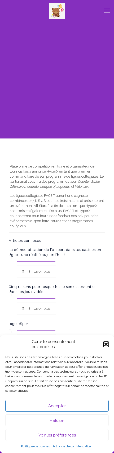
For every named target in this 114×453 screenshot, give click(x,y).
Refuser (57, 420)
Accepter (57, 405)
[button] (106, 344)
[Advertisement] (57, 81)
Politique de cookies (35, 446)
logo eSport (19, 324)
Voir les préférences (57, 435)
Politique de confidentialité (71, 446)
